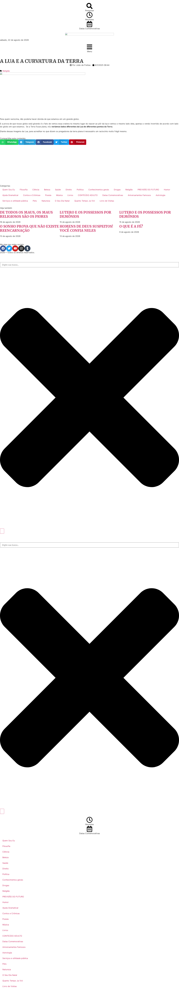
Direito (69, 189)
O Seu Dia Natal (62, 201)
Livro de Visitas (107, 201)
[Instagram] (21, 248)
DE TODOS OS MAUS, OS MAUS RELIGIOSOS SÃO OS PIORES (26, 214)
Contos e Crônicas (31, 195)
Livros (70, 195)
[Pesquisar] (89, 6)
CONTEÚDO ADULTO (88, 195)
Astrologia (160, 195)
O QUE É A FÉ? (131, 226)
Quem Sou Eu (8, 189)
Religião (6, 71)
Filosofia (24, 189)
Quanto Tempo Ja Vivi (84, 201)
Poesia (48, 195)
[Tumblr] (27, 248)
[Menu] (89, 47)
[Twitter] (9, 248)
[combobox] (89, 264)
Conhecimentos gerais (98, 189)
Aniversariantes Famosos (139, 195)
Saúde (58, 189)
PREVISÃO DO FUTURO (148, 189)
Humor (167, 189)
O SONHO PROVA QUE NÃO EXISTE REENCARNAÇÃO (29, 228)
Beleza (47, 189)
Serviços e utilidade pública (15, 201)
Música (59, 195)
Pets (35, 201)
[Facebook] (3, 248)
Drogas (117, 189)
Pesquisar (89, 10)
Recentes (89, 19)
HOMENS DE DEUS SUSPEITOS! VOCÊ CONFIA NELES (86, 228)
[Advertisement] (73, 165)
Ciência (35, 189)
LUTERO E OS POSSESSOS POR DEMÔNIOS (85, 214)
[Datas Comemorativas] (89, 24)
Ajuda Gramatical (10, 195)
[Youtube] (15, 248)
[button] (9, 142)
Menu (89, 51)
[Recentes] (89, 15)
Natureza (46, 201)
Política (80, 189)
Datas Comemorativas (89, 28)
